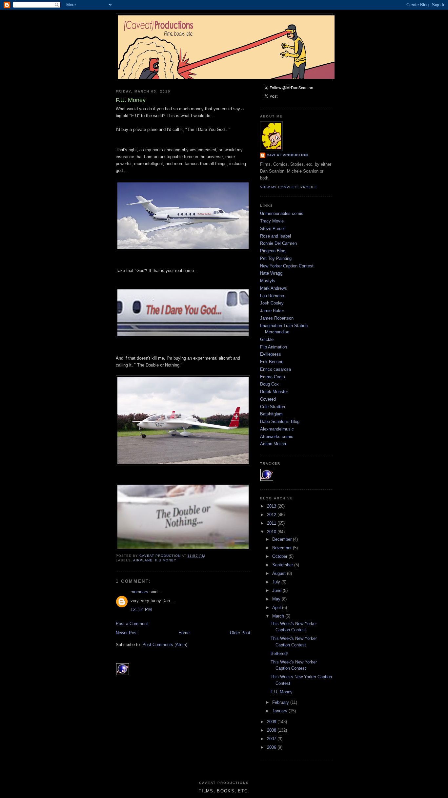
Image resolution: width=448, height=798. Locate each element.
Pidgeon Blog (272, 250)
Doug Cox (269, 384)
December (282, 539)
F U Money (165, 560)
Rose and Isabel (275, 236)
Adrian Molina (273, 443)
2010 (272, 531)
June (277, 590)
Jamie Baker (272, 310)
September (283, 564)
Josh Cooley (272, 303)
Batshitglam (271, 413)
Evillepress (270, 354)
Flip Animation (273, 347)
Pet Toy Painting (276, 258)
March (278, 616)
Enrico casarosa (275, 369)
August (279, 573)
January (280, 710)
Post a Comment (132, 623)
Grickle (267, 339)
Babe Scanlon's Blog (279, 421)
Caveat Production (287, 155)
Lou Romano (272, 295)
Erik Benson (271, 361)
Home (184, 632)
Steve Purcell (273, 228)
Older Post (240, 632)
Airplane (143, 560)
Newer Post (127, 632)
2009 (272, 721)
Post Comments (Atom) (164, 644)
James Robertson (277, 318)
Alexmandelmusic (277, 429)
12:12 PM (141, 609)
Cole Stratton (272, 406)
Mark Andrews (273, 288)
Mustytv (267, 280)
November (282, 547)
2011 (272, 523)
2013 (272, 506)
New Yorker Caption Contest (287, 265)
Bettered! (279, 653)
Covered (268, 399)
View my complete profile (288, 187)
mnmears (139, 591)
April (277, 607)
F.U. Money (282, 691)
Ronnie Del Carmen (278, 243)
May (277, 599)
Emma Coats (272, 376)
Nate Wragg (271, 273)
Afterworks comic (276, 436)
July (276, 581)
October (280, 556)
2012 (272, 514)
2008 (272, 730)
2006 (272, 747)
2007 (272, 738)
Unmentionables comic (281, 213)
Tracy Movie (272, 221)
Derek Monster (274, 391)
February (281, 702)
